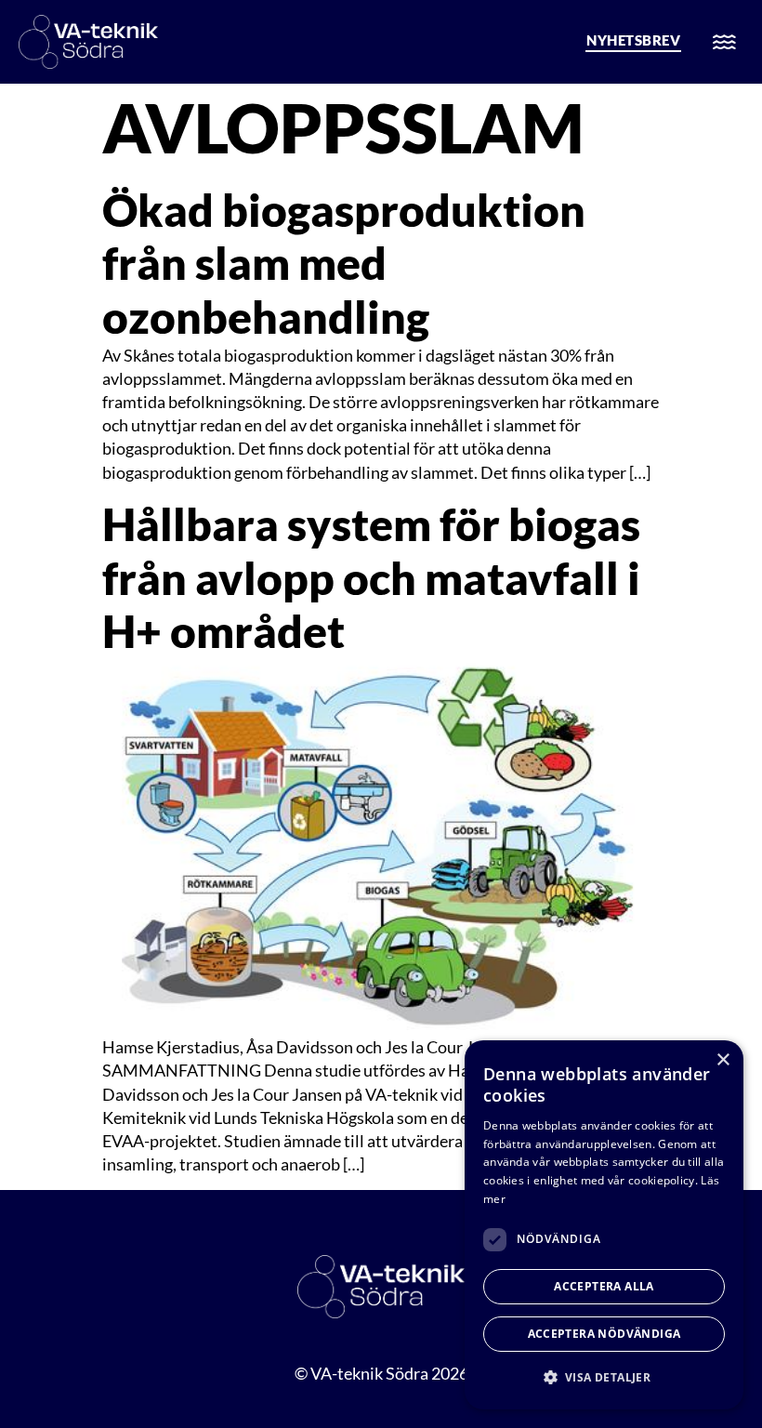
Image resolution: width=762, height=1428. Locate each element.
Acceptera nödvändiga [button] (604, 1334)
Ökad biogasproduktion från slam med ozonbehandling (343, 263)
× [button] (722, 1060)
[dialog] (604, 1224)
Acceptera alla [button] (604, 1286)
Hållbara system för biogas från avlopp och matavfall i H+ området (371, 577)
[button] (604, 1377)
